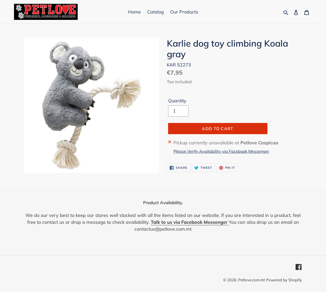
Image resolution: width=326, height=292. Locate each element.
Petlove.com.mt (251, 279)
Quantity (177, 101)
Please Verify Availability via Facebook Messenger (221, 151)
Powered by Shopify (284, 279)
